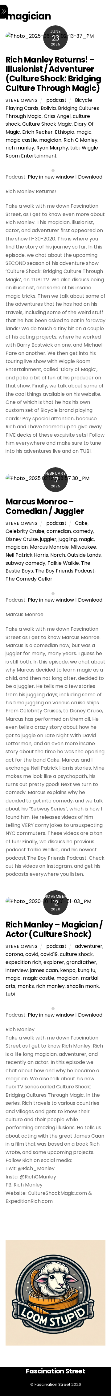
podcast (56, 100)
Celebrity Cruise (25, 531)
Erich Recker (37, 132)
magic (84, 132)
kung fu (86, 970)
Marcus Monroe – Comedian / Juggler (45, 506)
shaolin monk (83, 986)
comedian (59, 531)
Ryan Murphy (52, 147)
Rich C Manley (80, 140)
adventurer (88, 946)
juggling (68, 539)
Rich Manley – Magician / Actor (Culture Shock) (54, 929)
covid (31, 954)
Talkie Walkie (63, 563)
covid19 (49, 954)
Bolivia (48, 108)
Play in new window (51, 176)
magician (50, 140)
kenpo (68, 970)
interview (17, 970)
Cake (81, 523)
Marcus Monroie (49, 547)
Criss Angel (57, 116)
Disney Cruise (22, 539)
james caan (44, 970)
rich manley (20, 147)
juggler (48, 539)
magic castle (21, 140)
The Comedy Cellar (29, 578)
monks (26, 986)
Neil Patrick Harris (27, 555)
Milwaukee (83, 547)
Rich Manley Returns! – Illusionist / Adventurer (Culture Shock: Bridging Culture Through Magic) (53, 74)
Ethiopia (64, 132)
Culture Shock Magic (47, 123)
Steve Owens (22, 100)
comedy (83, 531)
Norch (57, 555)
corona (14, 954)
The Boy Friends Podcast (65, 570)
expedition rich (23, 962)
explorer (53, 962)
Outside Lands (84, 555)
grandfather (81, 962)
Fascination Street (52, 1384)
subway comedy (25, 563)
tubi (75, 147)
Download (90, 176)
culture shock (76, 954)
